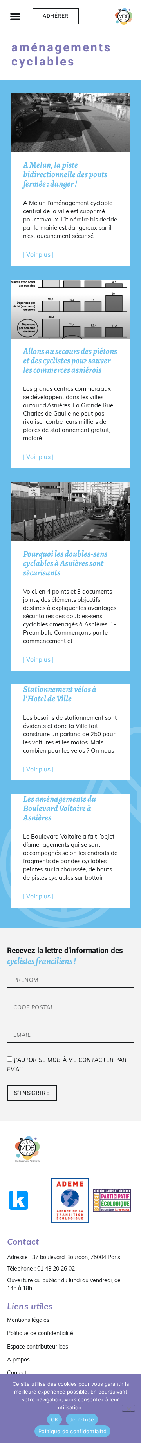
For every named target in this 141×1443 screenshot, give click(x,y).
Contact (17, 1372)
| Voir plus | (38, 255)
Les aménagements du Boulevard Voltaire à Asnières (59, 808)
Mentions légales (28, 1319)
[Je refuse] (128, 1408)
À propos (18, 1359)
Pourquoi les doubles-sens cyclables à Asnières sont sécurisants (65, 563)
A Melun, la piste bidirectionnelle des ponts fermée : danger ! (65, 174)
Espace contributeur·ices (37, 1346)
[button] (15, 16)
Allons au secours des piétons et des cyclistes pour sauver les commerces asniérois (70, 360)
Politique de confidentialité (40, 1333)
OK (54, 1419)
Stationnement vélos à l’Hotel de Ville (59, 693)
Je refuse (82, 1419)
